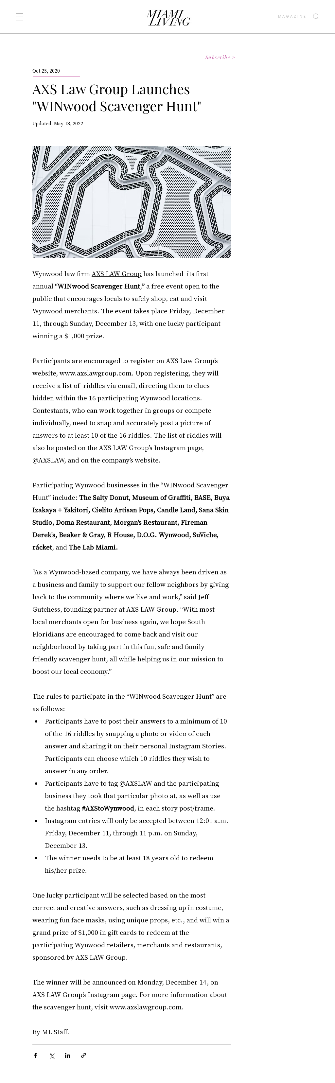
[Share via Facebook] (35, 1055)
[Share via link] (83, 1055)
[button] (19, 17)
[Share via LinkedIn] (67, 1055)
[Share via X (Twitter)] (51, 1055)
